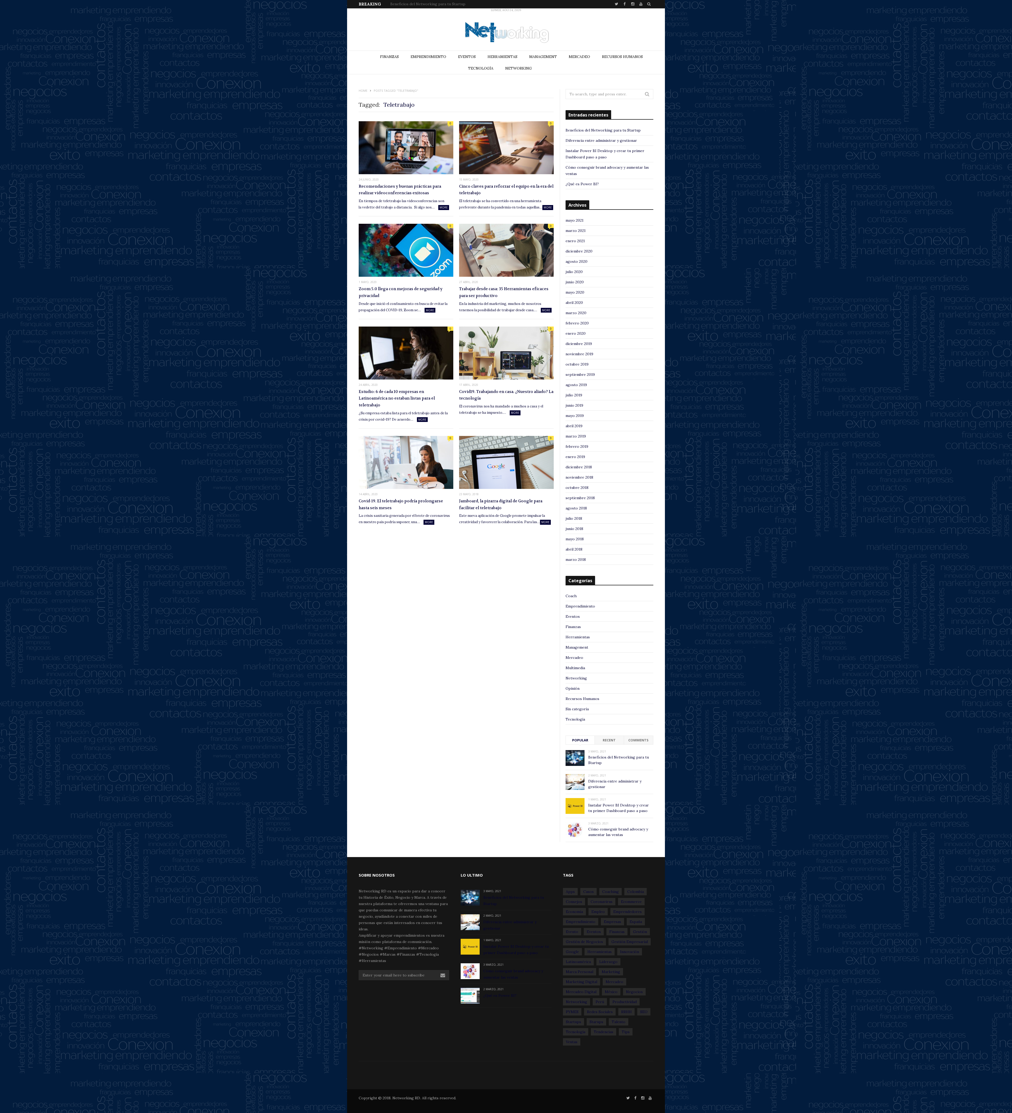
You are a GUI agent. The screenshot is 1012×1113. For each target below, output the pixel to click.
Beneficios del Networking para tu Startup (603, 130)
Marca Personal (579, 971)
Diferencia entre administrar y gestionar (426, 4)
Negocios (634, 991)
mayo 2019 (575, 415)
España (636, 921)
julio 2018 (574, 518)
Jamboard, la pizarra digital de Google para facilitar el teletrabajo (500, 504)
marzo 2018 (576, 559)
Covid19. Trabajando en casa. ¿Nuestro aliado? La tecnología (506, 395)
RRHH (626, 1011)
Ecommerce (631, 901)
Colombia (635, 891)
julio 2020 (574, 271)
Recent (609, 740)
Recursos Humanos (622, 56)
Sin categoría (577, 709)
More (444, 207)
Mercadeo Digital (581, 991)
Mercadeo (579, 56)
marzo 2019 (576, 436)
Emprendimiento (428, 56)
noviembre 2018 (579, 477)
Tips (626, 1031)
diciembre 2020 (579, 251)
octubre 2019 (577, 364)
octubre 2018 (577, 487)
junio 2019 (574, 405)
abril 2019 (574, 426)
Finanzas (389, 56)
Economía (574, 911)
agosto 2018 (576, 508)
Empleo (598, 911)
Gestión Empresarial (629, 941)
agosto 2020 (576, 261)
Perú (600, 1001)
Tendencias (603, 1031)
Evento (572, 931)
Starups (596, 1021)
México (611, 991)
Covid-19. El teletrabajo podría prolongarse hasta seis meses (401, 504)
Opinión (573, 688)
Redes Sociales (600, 1011)
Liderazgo (608, 961)
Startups (573, 1021)
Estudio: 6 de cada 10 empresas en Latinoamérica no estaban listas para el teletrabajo (397, 398)
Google (572, 951)
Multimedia (575, 667)
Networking (518, 68)
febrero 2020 (577, 323)
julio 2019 (574, 395)
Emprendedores (627, 911)
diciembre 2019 (579, 343)
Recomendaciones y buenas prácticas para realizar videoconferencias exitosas (400, 190)
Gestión (640, 931)
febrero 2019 (577, 446)
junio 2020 (575, 282)
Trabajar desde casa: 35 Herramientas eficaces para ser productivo (503, 292)
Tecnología (480, 68)
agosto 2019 (576, 384)
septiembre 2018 (580, 497)
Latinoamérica (578, 961)
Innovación (629, 951)
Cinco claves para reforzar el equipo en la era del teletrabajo (506, 190)
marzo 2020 (576, 312)
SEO (644, 1011)
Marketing (611, 971)
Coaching (610, 891)
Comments (638, 740)
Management (543, 56)
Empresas (612, 921)
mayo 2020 (575, 292)
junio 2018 (574, 528)
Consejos (574, 901)
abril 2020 (574, 302)
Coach (571, 596)
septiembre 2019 (580, 374)
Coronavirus (601, 901)
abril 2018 (574, 549)
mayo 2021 (574, 220)
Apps (570, 891)
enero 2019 (575, 456)
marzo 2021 (576, 230)
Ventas (571, 1041)
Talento (618, 1021)
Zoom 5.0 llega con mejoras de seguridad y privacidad (400, 292)
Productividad (624, 1001)
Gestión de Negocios (584, 941)
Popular (580, 740)
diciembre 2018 (579, 467)
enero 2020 (576, 333)
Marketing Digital (581, 981)
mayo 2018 (575, 539)
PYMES (572, 1011)
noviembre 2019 (579, 354)
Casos (588, 891)
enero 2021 (575, 241)
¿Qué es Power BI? (582, 184)
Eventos (467, 56)
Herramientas (502, 56)
